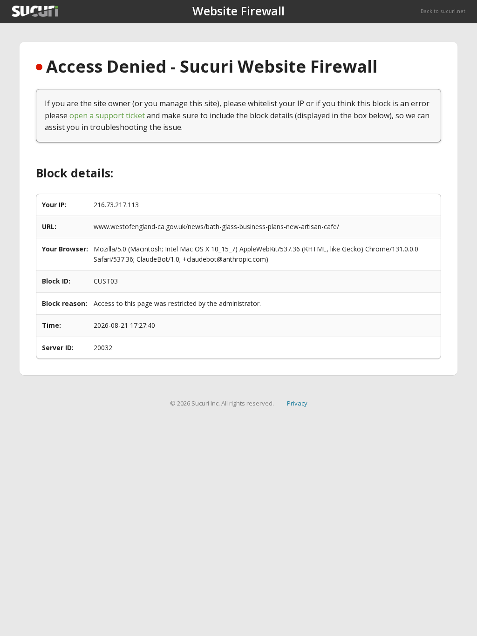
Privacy (297, 403)
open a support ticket (107, 115)
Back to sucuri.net (443, 10)
